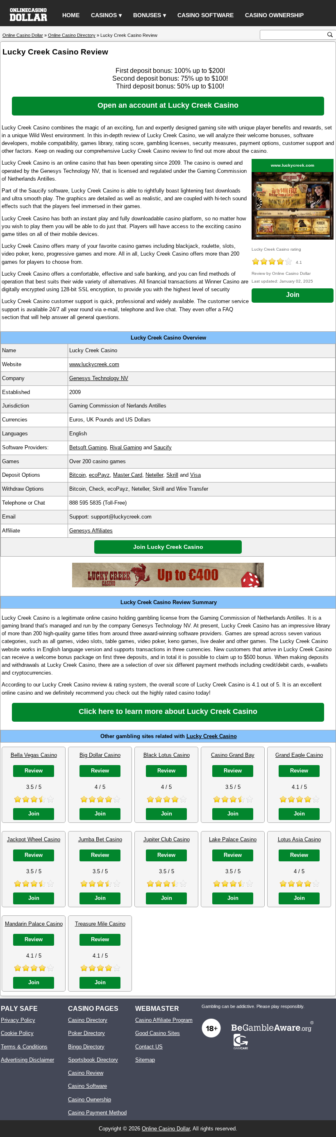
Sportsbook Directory (93, 1060)
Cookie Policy (17, 1033)
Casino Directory (87, 1020)
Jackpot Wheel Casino (33, 839)
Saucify (163, 447)
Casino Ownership (274, 15)
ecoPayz (99, 475)
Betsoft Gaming (88, 447)
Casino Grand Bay (232, 755)
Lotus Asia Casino (299, 839)
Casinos (104, 15)
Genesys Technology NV (98, 378)
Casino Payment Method (97, 1113)
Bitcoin (77, 475)
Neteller (154, 475)
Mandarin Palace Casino (34, 924)
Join (293, 294)
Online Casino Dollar (166, 1129)
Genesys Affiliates (91, 531)
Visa (195, 475)
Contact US (149, 1047)
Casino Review (85, 1073)
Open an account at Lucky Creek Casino (168, 105)
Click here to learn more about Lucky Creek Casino (168, 711)
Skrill (172, 475)
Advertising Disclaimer (27, 1060)
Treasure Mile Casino (100, 924)
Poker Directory (86, 1033)
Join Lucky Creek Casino (168, 547)
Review (34, 771)
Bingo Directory (86, 1047)
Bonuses (147, 15)
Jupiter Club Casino (166, 839)
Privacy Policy (18, 1020)
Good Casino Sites (157, 1033)
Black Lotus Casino (166, 755)
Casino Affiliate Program (164, 1020)
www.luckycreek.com (292, 165)
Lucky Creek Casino (211, 736)
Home (70, 15)
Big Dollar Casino (99, 755)
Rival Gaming (126, 447)
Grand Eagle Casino (299, 755)
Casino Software (205, 15)
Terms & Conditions (24, 1047)
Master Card (127, 475)
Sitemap (145, 1060)
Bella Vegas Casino (34, 755)
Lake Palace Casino (233, 839)
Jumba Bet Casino (100, 839)
